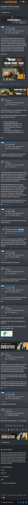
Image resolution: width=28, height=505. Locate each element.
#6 (26, 236)
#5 (26, 218)
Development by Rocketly (7, 502)
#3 (26, 151)
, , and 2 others (11, 84)
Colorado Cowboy (6, 8)
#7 (26, 260)
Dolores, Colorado (15, 32)
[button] (2, 2)
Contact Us (3, 473)
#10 (26, 315)
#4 (26, 170)
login (2, 479)
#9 (26, 295)
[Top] (2, 497)
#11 (26, 362)
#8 (26, 276)
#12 (26, 401)
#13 (26, 418)
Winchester (8, 409)
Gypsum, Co (14, 104)
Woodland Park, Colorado (13, 415)
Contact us (4, 495)
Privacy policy (19, 495)
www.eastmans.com (12, 233)
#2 (26, 107)
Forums (3, 470)
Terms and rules (11, 495)
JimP (6, 99)
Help (25, 495)
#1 (26, 36)
